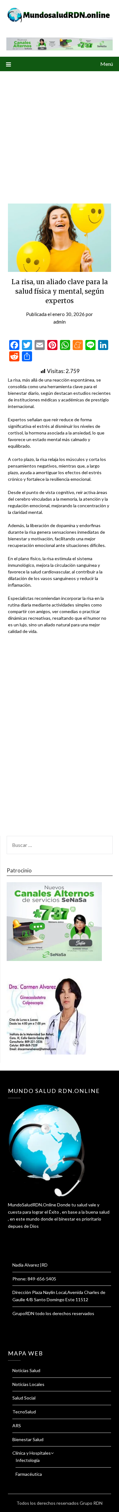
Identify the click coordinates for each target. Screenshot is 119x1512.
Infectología (28, 1460)
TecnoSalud (24, 1411)
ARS (16, 1425)
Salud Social (24, 1397)
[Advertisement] (59, 133)
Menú (106, 64)
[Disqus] (59, 739)
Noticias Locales (28, 1384)
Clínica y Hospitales (31, 1453)
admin (59, 322)
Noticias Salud (26, 1370)
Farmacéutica (29, 1474)
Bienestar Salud (27, 1439)
